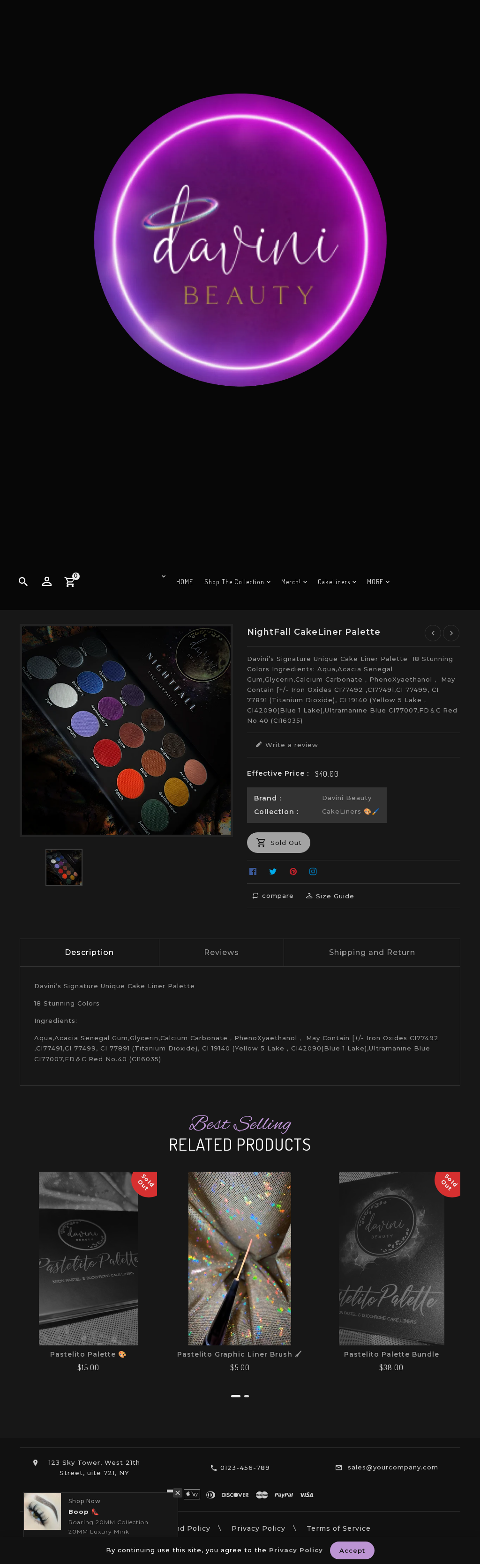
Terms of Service (339, 1528)
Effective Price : (278, 773)
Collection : (276, 812)
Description (89, 952)
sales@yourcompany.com (393, 1467)
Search (123, 1528)
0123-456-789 (245, 1467)
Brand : (267, 798)
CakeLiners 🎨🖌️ (351, 811)
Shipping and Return (372, 952)
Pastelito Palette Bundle (391, 1354)
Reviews (221, 952)
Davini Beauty (347, 797)
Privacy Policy (258, 1528)
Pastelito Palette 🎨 (88, 1354)
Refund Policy (183, 1528)
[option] (63, 867)
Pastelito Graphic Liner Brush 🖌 (239, 1354)
